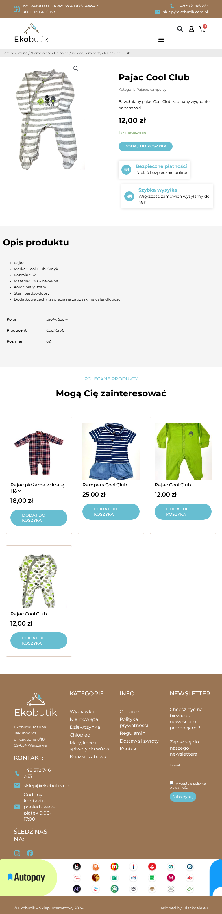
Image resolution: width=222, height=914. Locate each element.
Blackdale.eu (195, 908)
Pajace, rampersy (86, 53)
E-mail (175, 765)
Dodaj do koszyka (145, 146)
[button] (180, 29)
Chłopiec (61, 53)
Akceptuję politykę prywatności (188, 785)
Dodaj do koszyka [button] (33, 517)
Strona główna (15, 53)
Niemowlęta (40, 53)
